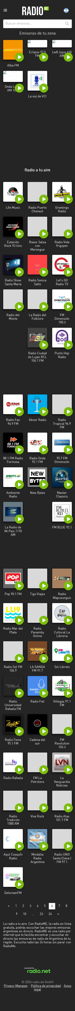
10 (24, 914)
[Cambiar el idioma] (66, 10)
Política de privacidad (46, 986)
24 (50, 914)
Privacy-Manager (16, 986)
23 (41, 914)
